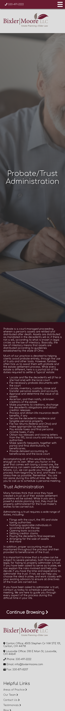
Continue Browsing (26, 612)
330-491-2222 (15, 4)
